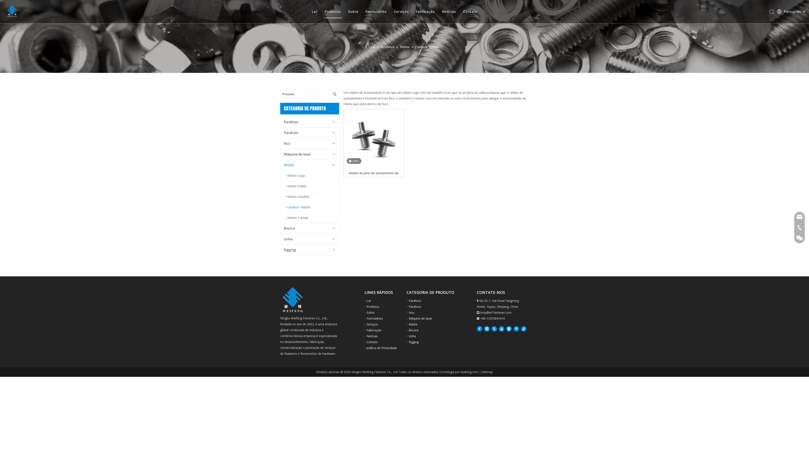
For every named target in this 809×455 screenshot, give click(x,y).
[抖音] (523, 329)
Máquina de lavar (297, 154)
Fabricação (425, 11)
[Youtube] (501, 329)
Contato (470, 11)
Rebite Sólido (296, 186)
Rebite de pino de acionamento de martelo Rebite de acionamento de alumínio (373, 173)
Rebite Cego (296, 175)
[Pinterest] (516, 329)
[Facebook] (479, 329)
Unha (288, 239)
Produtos (333, 11)
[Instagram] (509, 329)
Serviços (401, 11)
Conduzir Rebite (298, 207)
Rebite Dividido (298, 196)
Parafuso (291, 122)
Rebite (289, 165)
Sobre (353, 11)
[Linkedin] (487, 329)
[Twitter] (494, 329)
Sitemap (487, 372)
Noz (287, 143)
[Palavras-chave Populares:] (335, 94)
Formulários (376, 11)
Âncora (289, 228)
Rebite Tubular (298, 217)
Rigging (290, 250)
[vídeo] (374, 139)
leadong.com (469, 372)
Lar (314, 11)
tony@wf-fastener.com (496, 312)
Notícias (449, 11)
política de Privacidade (382, 348)
